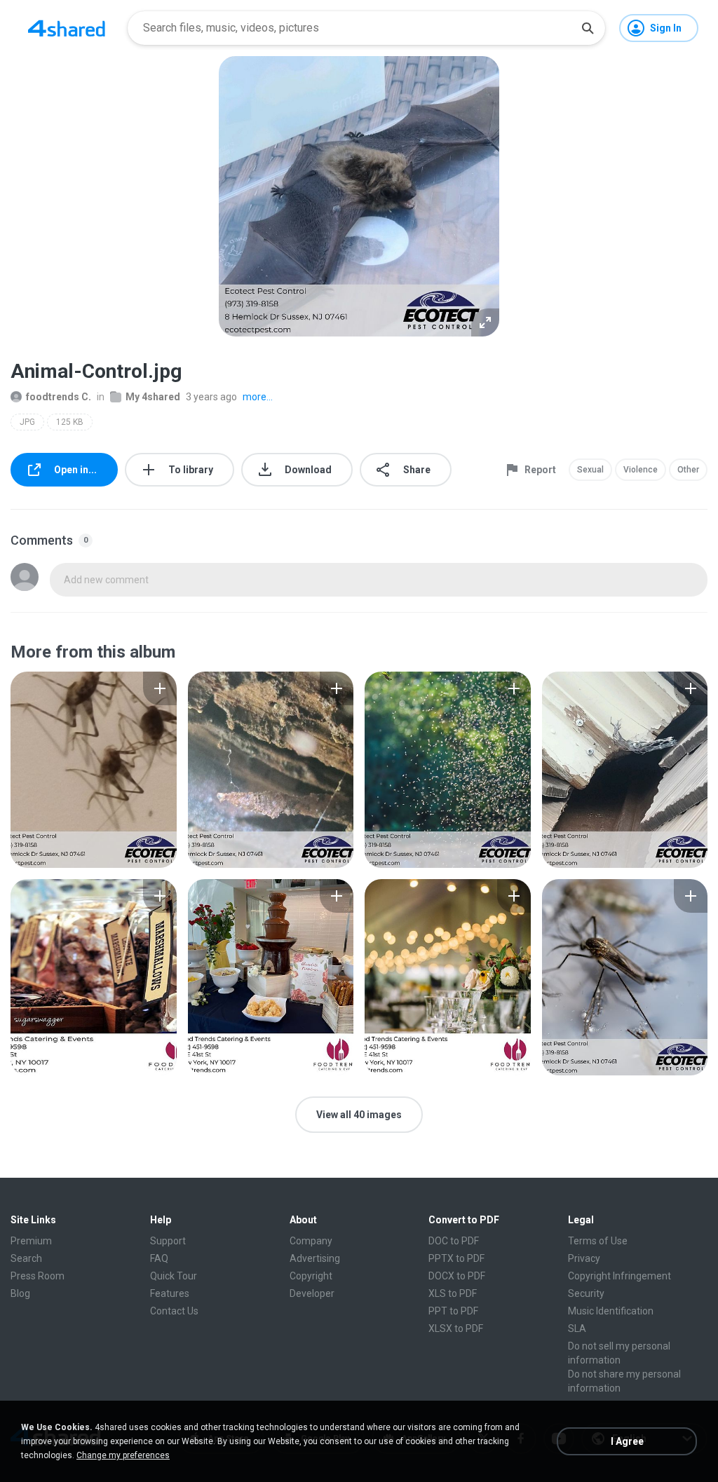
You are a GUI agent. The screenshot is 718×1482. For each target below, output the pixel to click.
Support (168, 1240)
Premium (31, 1240)
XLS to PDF (452, 1293)
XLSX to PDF (455, 1328)
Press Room (38, 1276)
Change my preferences (123, 1455)
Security (586, 1293)
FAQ (159, 1258)
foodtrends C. (58, 396)
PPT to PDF (453, 1311)
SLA (577, 1328)
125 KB (69, 422)
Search (26, 1258)
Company (311, 1240)
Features (169, 1293)
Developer (312, 1293)
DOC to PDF (453, 1240)
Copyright (311, 1276)
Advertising (315, 1258)
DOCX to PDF (456, 1276)
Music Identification (610, 1311)
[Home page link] (66, 28)
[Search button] (587, 28)
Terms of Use (598, 1240)
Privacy (584, 1258)
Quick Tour (173, 1276)
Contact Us (174, 1311)
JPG (27, 422)
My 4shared (153, 396)
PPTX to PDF (456, 1258)
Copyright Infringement (619, 1276)
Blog (20, 1293)
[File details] (94, 770)
